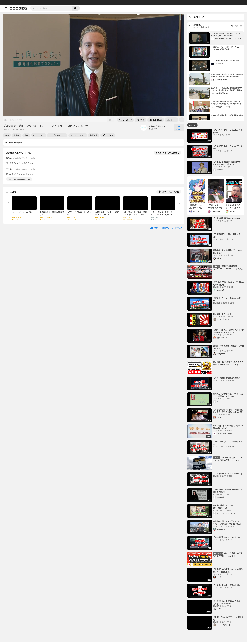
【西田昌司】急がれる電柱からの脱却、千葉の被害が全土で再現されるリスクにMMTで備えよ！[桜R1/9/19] (227, 103)
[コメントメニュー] (240, 17)
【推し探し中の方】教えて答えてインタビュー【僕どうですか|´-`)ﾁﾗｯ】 (196, 206)
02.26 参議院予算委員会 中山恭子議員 (225, 61)
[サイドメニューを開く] (5, 8)
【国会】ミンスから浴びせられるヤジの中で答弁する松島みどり (228, 331)
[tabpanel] (215, 379)
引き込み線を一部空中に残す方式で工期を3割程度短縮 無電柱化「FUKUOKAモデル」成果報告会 (227, 75)
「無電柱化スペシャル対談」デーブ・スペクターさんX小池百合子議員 (226, 48)
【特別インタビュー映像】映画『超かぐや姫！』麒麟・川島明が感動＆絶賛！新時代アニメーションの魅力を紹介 (215, 206)
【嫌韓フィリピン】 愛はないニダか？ (226, 299)
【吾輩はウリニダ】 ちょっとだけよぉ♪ (227, 147)
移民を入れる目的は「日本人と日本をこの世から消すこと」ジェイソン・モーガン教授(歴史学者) (233, 206)
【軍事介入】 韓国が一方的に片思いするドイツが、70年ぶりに (227, 163)
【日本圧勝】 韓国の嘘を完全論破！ (227, 218)
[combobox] (51, 8)
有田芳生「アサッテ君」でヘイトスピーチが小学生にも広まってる (228, 395)
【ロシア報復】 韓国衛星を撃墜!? (226, 378)
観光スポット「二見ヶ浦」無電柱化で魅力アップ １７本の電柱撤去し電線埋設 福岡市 (226, 89)
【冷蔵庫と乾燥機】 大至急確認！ (226, 585)
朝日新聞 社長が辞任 (222, 314)
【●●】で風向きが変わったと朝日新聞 (228, 618)
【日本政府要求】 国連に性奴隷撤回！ (226, 235)
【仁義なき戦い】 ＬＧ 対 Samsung (227, 473)
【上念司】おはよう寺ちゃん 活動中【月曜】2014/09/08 (227, 602)
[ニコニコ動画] (18, 8)
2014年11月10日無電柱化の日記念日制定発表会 (227, 116)
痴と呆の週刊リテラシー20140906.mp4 (223, 506)
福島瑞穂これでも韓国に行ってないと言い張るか (228, 251)
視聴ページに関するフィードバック (167, 228)
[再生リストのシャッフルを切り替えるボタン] (236, 26)
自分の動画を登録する (21, 179)
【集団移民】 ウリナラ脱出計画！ (226, 537)
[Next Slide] (179, 203)
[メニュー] (181, 119)
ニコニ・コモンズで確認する (167, 153)
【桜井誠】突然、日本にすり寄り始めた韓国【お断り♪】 (228, 283)
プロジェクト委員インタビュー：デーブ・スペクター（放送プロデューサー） (226, 34)
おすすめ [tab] (192, 125)
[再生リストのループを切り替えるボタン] (241, 26)
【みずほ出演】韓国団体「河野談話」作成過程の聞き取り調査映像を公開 (228, 411)
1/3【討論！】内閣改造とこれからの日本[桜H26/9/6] (228, 426)
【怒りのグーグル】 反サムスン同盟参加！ (227, 131)
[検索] (76, 8)
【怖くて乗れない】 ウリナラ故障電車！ (227, 442)
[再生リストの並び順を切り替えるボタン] (232, 26)
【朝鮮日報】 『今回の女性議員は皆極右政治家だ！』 (227, 490)
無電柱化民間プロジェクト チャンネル (159, 127)
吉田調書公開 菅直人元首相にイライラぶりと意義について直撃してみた (228, 522)
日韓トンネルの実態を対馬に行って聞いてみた (228, 347)
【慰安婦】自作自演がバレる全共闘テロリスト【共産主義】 (228, 570)
